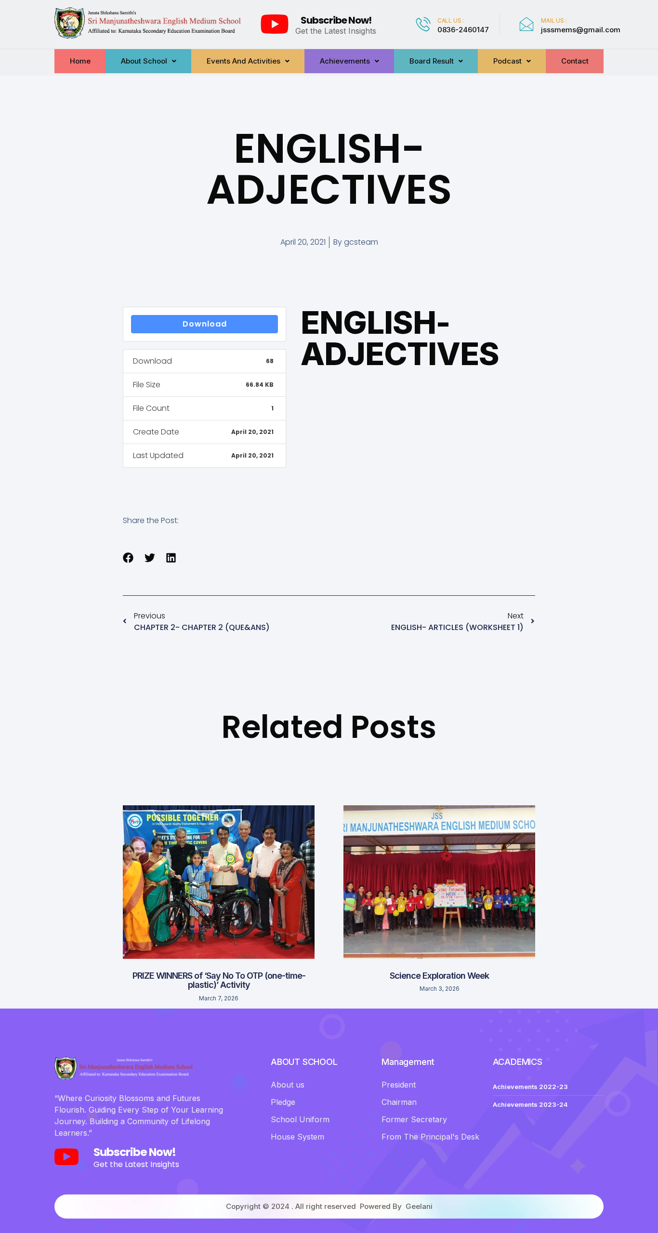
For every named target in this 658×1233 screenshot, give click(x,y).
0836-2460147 (463, 29)
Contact (575, 61)
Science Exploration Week (439, 976)
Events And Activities (243, 61)
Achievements (345, 61)
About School (144, 61)
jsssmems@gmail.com (580, 29)
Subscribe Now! (336, 20)
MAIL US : (553, 20)
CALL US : (450, 20)
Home (80, 61)
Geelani (419, 1206)
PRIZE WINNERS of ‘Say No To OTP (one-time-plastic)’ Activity (218, 980)
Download (205, 323)
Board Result (431, 61)
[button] (128, 558)
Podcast (507, 61)
